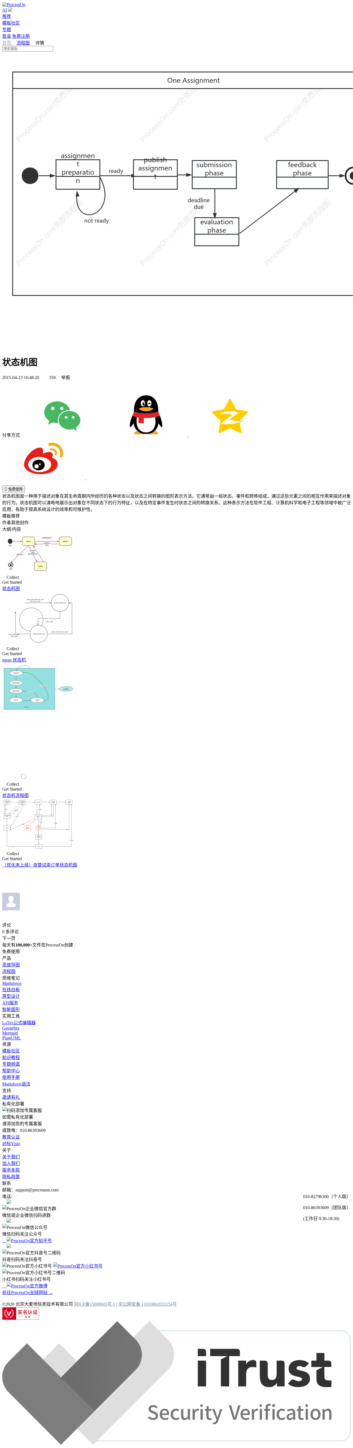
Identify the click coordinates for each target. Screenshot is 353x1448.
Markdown (12, 983)
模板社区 (11, 23)
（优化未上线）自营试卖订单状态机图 (39, 865)
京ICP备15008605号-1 (94, 1304)
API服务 (10, 1003)
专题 (6, 29)
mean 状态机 (14, 660)
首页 (7, 43)
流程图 (23, 43)
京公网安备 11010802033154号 (147, 1304)
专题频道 (11, 1064)
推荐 (6, 16)
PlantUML (11, 1038)
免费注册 (21, 36)
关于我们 (11, 1156)
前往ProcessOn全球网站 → (27, 1292)
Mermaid (10, 1033)
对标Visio (11, 1143)
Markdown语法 (16, 1084)
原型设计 (11, 996)
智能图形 (11, 1009)
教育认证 (11, 1137)
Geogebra (10, 1028)
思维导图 (11, 964)
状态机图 (11, 588)
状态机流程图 (15, 795)
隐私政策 (11, 1176)
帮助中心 (11, 1070)
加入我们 (11, 1163)
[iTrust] (176, 1443)
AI (4, 10)
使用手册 (11, 1077)
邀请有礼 (11, 1097)
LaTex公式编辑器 (19, 1022)
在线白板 (11, 989)
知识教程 (11, 1057)
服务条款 (11, 1170)
